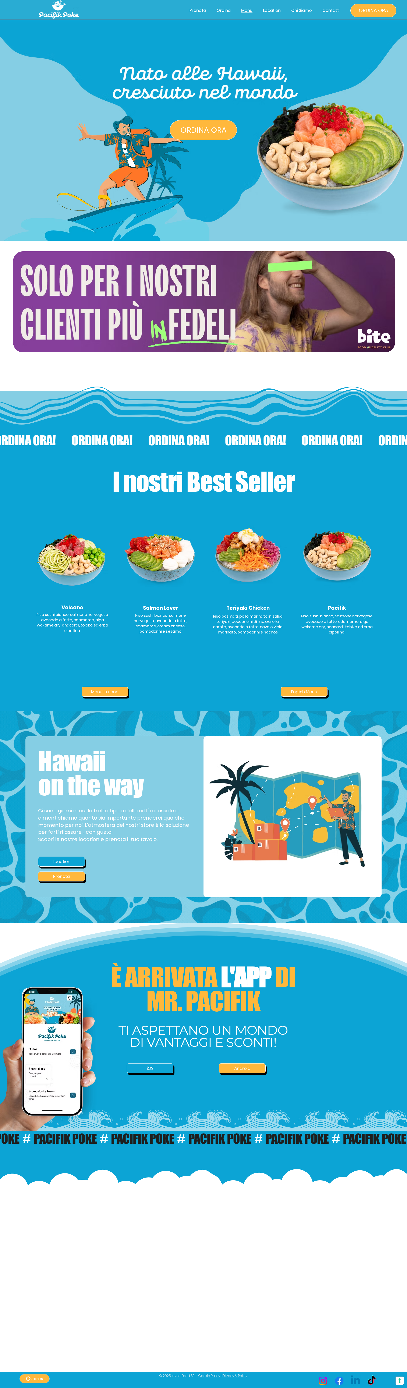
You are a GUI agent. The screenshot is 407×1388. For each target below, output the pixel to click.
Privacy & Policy (234, 1375)
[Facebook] (339, 1381)
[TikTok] (371, 1381)
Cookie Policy (209, 1375)
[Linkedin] (355, 1381)
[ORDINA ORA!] (203, 440)
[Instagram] (323, 1381)
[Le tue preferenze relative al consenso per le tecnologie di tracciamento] (400, 1381)
